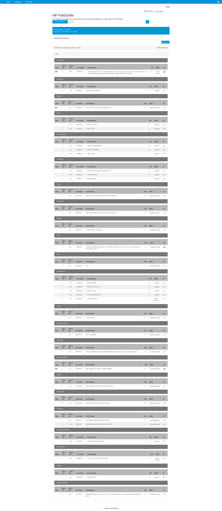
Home (8, 2)
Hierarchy (18, 2)
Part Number (80, 67)
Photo (57, 67)
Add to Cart (64, 66)
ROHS (157, 67)
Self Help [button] (29, 2)
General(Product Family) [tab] (61, 38)
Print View (165, 42)
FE (164, 67)
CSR (152, 67)
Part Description (92, 67)
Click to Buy (71, 66)
